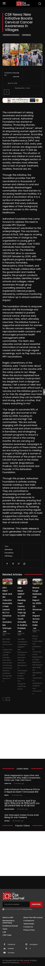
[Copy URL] (18, 563)
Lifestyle (7, 783)
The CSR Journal (16, 75)
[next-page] (8, 699)
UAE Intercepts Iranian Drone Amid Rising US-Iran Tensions (21, 816)
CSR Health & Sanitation (11, 35)
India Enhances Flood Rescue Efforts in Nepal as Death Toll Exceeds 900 (22, 790)
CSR (4, 631)
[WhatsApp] (24, 563)
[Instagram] (26, 945)
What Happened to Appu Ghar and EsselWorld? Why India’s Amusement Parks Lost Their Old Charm (22, 778)
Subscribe (36, 904)
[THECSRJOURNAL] (23, 3)
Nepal (6, 795)
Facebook (11, 944)
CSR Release (26, 35)
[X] (12, 563)
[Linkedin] (4, 949)
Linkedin (11, 949)
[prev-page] (4, 699)
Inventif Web (25, 963)
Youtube (11, 953)
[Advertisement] (22, 736)
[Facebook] (7, 563)
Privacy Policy (27, 909)
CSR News (8, 556)
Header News (9, 809)
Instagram (34, 944)
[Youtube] (4, 953)
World (7, 821)
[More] (6, 91)
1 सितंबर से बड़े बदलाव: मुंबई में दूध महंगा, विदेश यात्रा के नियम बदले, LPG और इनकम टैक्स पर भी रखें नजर (22, 803)
